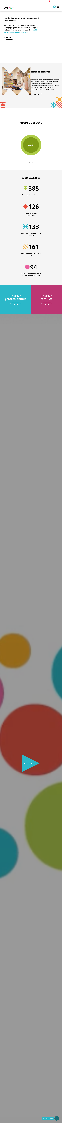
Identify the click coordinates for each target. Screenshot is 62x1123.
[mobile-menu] (58, 7)
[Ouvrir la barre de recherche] (54, 6)
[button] (29, 162)
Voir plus (9, 37)
